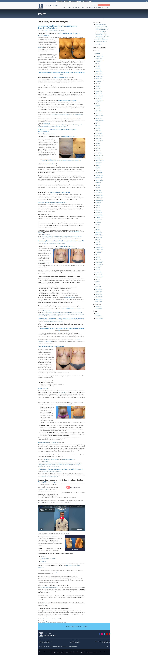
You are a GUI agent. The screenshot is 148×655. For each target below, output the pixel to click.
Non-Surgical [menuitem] (81, 7)
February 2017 (99, 232)
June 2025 (98, 65)
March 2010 (98, 293)
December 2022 (99, 115)
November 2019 (99, 177)
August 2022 (98, 122)
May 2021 (98, 147)
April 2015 (98, 242)
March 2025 (98, 70)
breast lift (54, 558)
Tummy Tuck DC (42, 466)
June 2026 (98, 53)
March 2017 (98, 231)
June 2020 (98, 165)
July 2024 (98, 83)
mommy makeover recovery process (49, 587)
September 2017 (99, 221)
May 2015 (98, 241)
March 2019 (98, 190)
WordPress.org (99, 318)
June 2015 (98, 239)
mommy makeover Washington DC (68, 100)
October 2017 (99, 219)
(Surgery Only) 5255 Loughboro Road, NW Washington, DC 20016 (103, 641)
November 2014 (99, 249)
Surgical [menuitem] (74, 7)
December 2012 (99, 276)
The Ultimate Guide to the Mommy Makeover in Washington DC (60, 469)
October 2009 (99, 294)
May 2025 (98, 66)
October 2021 (99, 138)
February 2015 (99, 246)
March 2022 (98, 130)
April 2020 (98, 169)
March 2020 (98, 170)
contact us (40, 232)
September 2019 (99, 180)
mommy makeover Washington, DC (60, 192)
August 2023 (98, 102)
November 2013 (99, 261)
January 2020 (99, 174)
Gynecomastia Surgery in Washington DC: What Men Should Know (102, 43)
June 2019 (98, 185)
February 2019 (99, 192)
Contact (107, 7)
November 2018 (99, 197)
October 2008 (99, 298)
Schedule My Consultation (103, 4)
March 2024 (98, 90)
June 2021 (98, 145)
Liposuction (43, 561)
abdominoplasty (62, 392)
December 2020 (99, 155)
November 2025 (99, 56)
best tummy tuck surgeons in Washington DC (52, 463)
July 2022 (98, 123)
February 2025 (99, 71)
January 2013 (99, 274)
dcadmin (62, 30)
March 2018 (98, 210)
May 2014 (98, 256)
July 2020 (98, 164)
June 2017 (98, 226)
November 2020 (99, 157)
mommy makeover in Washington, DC (49, 476)
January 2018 (99, 214)
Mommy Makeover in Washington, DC (51, 619)
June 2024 (98, 85)
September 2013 (99, 264)
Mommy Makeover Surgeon (48, 482)
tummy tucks (49, 341)
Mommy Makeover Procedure (54, 314)
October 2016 (99, 237)
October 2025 (99, 58)
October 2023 (99, 98)
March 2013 (98, 271)
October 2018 (99, 199)
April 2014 (98, 257)
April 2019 (98, 189)
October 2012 (99, 278)
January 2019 (99, 194)
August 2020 (99, 162)
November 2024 (99, 76)
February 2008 (99, 299)
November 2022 (99, 117)
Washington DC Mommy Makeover (72, 238)
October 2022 (99, 118)
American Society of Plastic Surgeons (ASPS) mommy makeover (68, 114)
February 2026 (99, 55)
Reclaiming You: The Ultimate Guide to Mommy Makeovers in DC (61, 241)
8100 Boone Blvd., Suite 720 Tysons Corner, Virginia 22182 (74, 641)
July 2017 (98, 224)
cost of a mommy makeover (55, 572)
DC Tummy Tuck (78, 463)
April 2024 (98, 88)
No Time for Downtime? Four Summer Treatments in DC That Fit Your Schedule (102, 29)
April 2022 (98, 128)
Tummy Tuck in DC (43, 388)
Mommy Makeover (57, 236)
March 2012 (98, 286)
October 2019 (99, 179)
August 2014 (98, 252)
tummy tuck (46, 459)
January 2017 (99, 234)
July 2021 (98, 143)
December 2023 (99, 95)
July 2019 (98, 184)
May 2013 (98, 267)
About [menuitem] (64, 7)
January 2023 (99, 113)
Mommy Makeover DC (58, 125)
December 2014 (99, 247)
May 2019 (98, 187)
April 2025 (98, 68)
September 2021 (99, 140)
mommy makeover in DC (69, 136)
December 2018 (99, 195)
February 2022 (99, 132)
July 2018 (98, 204)
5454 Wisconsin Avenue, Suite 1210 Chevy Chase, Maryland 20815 (45, 641)
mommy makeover (69, 297)
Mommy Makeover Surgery (44, 126)
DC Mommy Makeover (47, 125)
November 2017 (99, 217)
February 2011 (99, 289)
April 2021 (98, 148)
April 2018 (98, 209)
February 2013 (99, 273)
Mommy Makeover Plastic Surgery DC (73, 125)
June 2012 (98, 281)
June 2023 (98, 105)
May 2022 (98, 127)
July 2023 (98, 103)
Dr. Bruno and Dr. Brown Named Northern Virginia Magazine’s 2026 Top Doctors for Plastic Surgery (102, 35)
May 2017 (98, 227)
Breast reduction (44, 560)
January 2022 (99, 133)
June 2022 (98, 125)
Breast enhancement (45, 558)
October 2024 (99, 78)
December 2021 (99, 135)
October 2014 (99, 251)
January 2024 (99, 93)
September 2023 (99, 100)
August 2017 (98, 222)
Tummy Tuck (55, 443)
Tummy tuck (43, 556)
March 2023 (98, 110)
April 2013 (98, 269)
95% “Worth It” (44, 489)
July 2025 (98, 63)
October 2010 (99, 291)
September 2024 (99, 80)
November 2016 (99, 236)
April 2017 (98, 229)
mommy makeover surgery (44, 262)
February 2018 (99, 212)
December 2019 (99, 175)
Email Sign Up (108, 646)
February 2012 (99, 288)
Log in (97, 313)
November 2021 (99, 137)
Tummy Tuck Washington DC (53, 466)
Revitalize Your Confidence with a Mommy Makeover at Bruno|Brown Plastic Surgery (57, 27)
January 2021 (99, 154)
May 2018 (98, 207)
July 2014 (98, 254)
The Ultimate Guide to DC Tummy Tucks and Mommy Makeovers (61, 319)
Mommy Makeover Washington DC (59, 126)
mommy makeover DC (60, 77)
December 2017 (99, 216)
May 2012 (98, 283)
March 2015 (98, 244)
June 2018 (98, 205)
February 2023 (99, 112)
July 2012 (98, 279)
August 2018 (98, 202)
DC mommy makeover (71, 119)
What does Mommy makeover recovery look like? (52, 202)
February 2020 (99, 172)
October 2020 (99, 159)
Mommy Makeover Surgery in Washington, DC (51, 346)
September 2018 (99, 200)
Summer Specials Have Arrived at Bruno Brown (101, 25)
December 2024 (99, 75)
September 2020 (99, 160)
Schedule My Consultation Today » (77, 626)
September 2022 (99, 120)
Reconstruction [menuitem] (99, 7)
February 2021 (99, 152)
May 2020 (98, 167)
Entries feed (98, 315)
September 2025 (99, 60)
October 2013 (99, 262)
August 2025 (98, 61)
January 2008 (99, 301)
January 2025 (99, 73)
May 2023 (98, 107)
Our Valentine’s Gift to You (102, 40)
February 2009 (99, 296)
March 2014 (98, 259)
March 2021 (98, 150)
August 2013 (98, 266)
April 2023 (98, 108)
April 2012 (98, 284)
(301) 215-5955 (48, 633)
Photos (69, 7)
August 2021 (98, 142)
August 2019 (98, 182)
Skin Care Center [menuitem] (90, 7)
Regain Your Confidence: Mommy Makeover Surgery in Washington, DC (57, 130)
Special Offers (99, 306)
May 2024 (98, 86)
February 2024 (99, 91)
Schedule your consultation (75, 308)
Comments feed (99, 317)
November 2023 (99, 97)
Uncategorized (46, 123)
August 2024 (98, 81)
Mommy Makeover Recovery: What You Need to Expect (52, 604)
